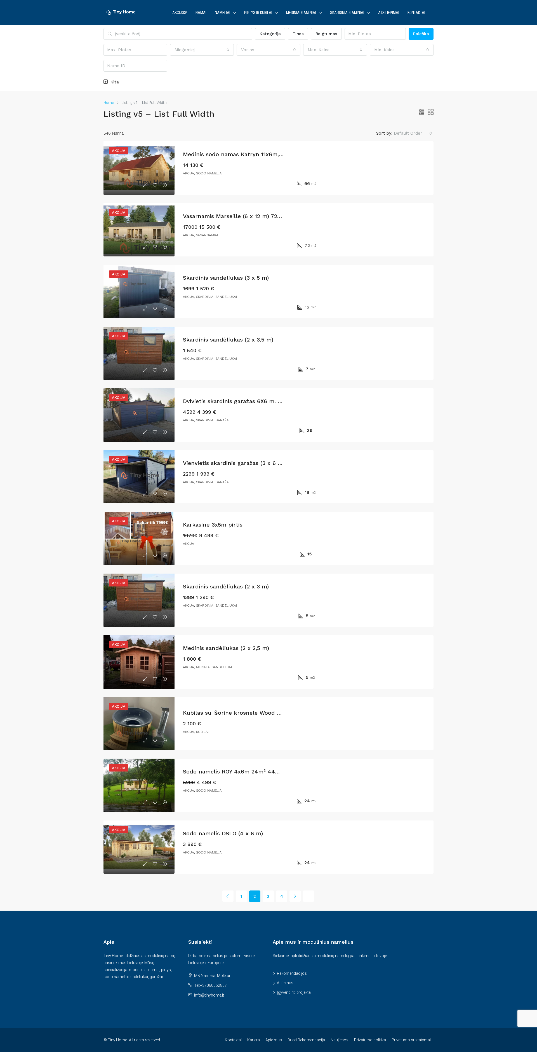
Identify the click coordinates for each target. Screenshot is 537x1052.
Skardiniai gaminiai (347, 12)
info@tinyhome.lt (209, 995)
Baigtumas (326, 33)
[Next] (295, 896)
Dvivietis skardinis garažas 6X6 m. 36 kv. (238, 401)
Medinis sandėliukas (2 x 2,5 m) (226, 648)
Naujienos (339, 1040)
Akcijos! (179, 12)
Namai (201, 12)
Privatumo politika (370, 1040)
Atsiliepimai (388, 12)
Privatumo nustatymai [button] (411, 1040)
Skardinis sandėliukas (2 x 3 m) (226, 586)
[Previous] (228, 896)
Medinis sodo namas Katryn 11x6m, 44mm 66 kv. (250, 154)
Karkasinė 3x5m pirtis (212, 524)
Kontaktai (416, 12)
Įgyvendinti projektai (294, 992)
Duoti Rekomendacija (306, 1040)
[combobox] (202, 50)
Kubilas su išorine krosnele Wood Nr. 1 (236, 712)
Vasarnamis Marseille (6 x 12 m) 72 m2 (235, 216)
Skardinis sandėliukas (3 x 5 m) (226, 277)
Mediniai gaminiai (301, 12)
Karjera (253, 1040)
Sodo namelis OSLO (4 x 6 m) (223, 833)
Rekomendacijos (292, 973)
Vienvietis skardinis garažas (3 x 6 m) (234, 463)
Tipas (298, 33)
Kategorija (270, 33)
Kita (114, 82)
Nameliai (222, 12)
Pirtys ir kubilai (258, 12)
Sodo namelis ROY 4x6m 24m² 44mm (234, 771)
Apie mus (285, 983)
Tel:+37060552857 (210, 985)
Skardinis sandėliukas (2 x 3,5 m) (228, 339)
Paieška (421, 33)
